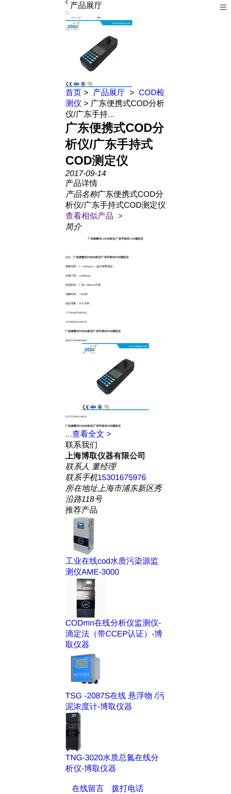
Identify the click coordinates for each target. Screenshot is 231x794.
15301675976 (121, 477)
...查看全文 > (88, 433)
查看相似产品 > (94, 215)
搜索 (99, 18)
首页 (73, 92)
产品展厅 (109, 92)
